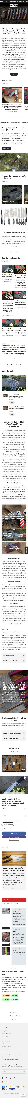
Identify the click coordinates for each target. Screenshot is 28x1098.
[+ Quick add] (20, 100)
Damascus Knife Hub (6, 796)
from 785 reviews (14, 903)
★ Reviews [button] (26, 550)
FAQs (3, 1039)
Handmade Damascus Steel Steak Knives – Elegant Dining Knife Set (20, 303)
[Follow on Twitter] (7, 1078)
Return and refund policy (6, 1042)
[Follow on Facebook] (3, 1078)
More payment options (14, 840)
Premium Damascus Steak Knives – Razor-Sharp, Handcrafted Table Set (20, 331)
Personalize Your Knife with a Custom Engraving (13, 869)
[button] (12, 968)
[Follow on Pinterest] (14, 1078)
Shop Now (14, 74)
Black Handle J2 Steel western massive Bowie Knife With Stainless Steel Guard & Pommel (7, 277)
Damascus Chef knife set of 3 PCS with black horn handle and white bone (8, 331)
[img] (6, 903)
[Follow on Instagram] (10, 1078)
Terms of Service (5, 1036)
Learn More (6, 148)
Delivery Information (6, 1033)
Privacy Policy (5, 1031)
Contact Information (6, 1046)
